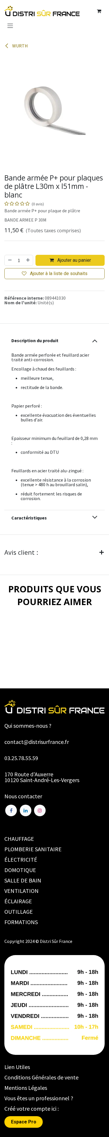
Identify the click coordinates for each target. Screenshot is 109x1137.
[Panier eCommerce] (99, 11)
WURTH (19, 46)
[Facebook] (11, 810)
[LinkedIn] (25, 810)
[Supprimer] (10, 260)
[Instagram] (40, 810)
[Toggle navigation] (10, 26)
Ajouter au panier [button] (73, 260)
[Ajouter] (28, 260)
